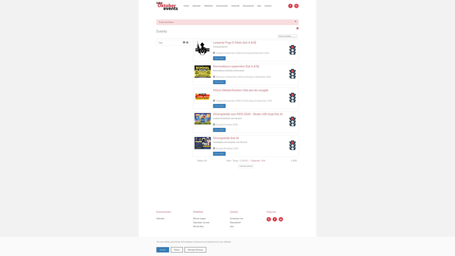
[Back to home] (167, 6)
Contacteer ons (236, 218)
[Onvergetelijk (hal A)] (202, 143)
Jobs (259, 6)
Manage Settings (195, 249)
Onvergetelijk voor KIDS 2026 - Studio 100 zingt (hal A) (248, 114)
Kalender (197, 6)
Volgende (255, 160)
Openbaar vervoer (201, 222)
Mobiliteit (208, 6)
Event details (219, 58)
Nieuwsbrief (248, 6)
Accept (163, 249)
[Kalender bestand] (298, 28)
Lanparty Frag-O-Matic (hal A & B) (234, 42)
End (263, 160)
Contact (268, 6)
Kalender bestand (245, 166)
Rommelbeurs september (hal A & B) (236, 66)
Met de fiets (198, 226)
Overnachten (222, 6)
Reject (177, 249)
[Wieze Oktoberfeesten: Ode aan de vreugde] (202, 96)
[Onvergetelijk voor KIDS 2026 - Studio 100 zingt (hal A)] (202, 118)
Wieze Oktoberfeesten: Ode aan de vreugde (240, 90)
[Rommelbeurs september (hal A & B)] (202, 71)
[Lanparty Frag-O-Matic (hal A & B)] (202, 48)
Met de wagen (199, 218)
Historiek (235, 6)
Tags (171, 42)
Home (186, 6)
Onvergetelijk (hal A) (226, 138)
